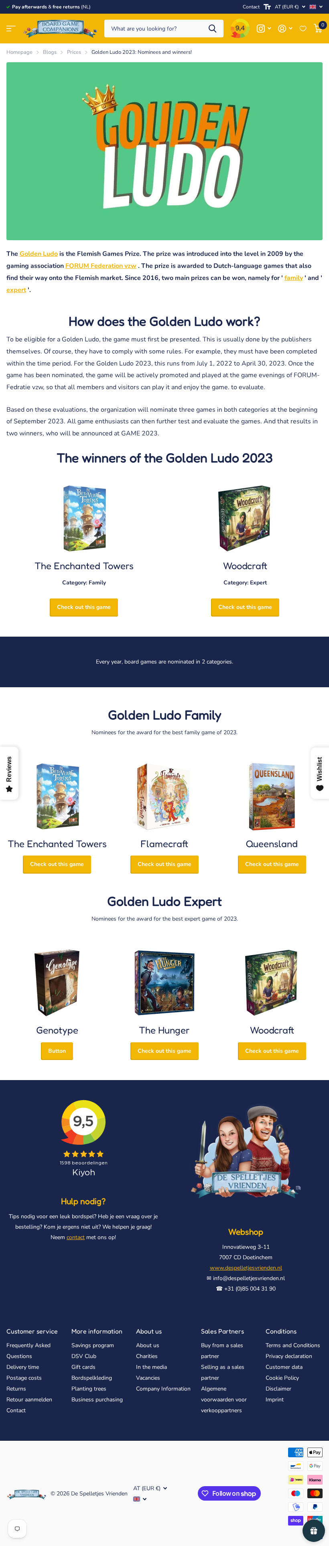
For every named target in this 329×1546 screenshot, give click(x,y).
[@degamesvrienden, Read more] (263, 29)
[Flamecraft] (164, 796)
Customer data (284, 1367)
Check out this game (84, 607)
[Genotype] (57, 983)
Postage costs (24, 1378)
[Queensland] (272, 796)
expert (16, 290)
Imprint (275, 1399)
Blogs (50, 52)
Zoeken (212, 29)
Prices (74, 52)
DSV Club (83, 1356)
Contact (251, 7)
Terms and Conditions (293, 1345)
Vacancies (148, 1378)
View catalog (11, 28)
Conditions (281, 1331)
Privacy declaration (289, 1356)
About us (149, 1331)
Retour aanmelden (29, 1399)
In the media (151, 1367)
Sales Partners (222, 1331)
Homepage (19, 52)
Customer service (32, 1331)
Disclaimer (278, 1389)
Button (57, 1051)
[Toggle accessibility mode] (267, 7)
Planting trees (88, 1389)
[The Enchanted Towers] (83, 518)
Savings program (92, 1345)
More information (96, 1331)
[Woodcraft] (245, 518)
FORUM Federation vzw (100, 265)
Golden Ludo (39, 253)
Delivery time (22, 1367)
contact (76, 1237)
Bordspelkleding (91, 1378)
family (293, 278)
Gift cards (83, 1367)
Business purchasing (97, 1399)
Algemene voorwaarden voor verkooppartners (224, 1399)
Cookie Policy (282, 1378)
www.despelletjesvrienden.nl (246, 1268)
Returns (16, 1389)
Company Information (163, 1389)
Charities (147, 1356)
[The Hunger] (164, 983)
